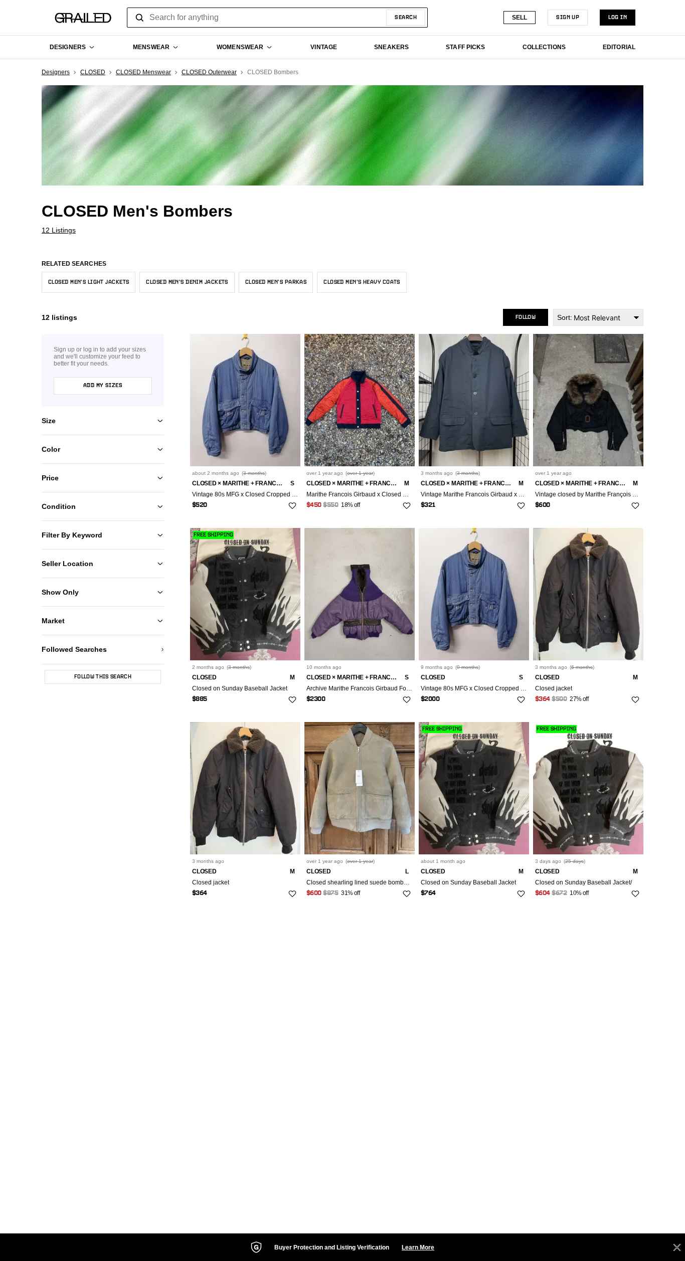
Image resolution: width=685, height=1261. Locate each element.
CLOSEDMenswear (143, 72)
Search (406, 17)
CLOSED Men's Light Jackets (88, 282)
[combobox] (277, 18)
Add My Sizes (102, 385)
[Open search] (140, 18)
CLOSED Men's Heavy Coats (361, 282)
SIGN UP (567, 17)
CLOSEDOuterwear (209, 72)
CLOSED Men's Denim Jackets (187, 282)
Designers (56, 72)
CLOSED (92, 72)
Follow (526, 317)
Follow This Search (102, 676)
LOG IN (617, 17)
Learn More (418, 1247)
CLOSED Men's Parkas (275, 282)
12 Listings (59, 230)
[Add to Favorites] (292, 506)
